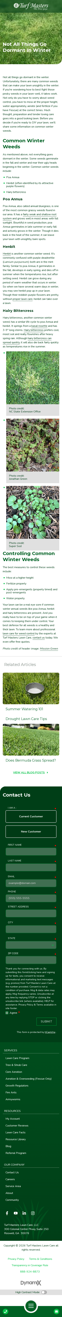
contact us (39, 638)
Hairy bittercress (34, 330)
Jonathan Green (18, 478)
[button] (31, 1050)
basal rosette (39, 326)
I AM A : (12, 807)
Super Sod (15, 546)
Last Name (14, 860)
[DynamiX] (31, 1283)
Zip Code (13, 953)
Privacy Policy (16, 1259)
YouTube (15, 1213)
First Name (15, 845)
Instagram (33, 1213)
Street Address (18, 906)
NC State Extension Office (25, 411)
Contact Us (56, 1311)
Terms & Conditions (40, 1259)
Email (11, 876)
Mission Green (49, 649)
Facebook (7, 1213)
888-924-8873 (30, 1272)
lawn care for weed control (19, 633)
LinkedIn (24, 1213)
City (10, 922)
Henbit (7, 254)
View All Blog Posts (29, 772)
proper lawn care (23, 299)
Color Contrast (44, 1292)
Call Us (5, 1311)
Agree (15, 1013)
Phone (12, 891)
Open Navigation (31, 1306)
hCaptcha (50, 1032)
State (11, 938)
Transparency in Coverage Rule (30, 1265)
